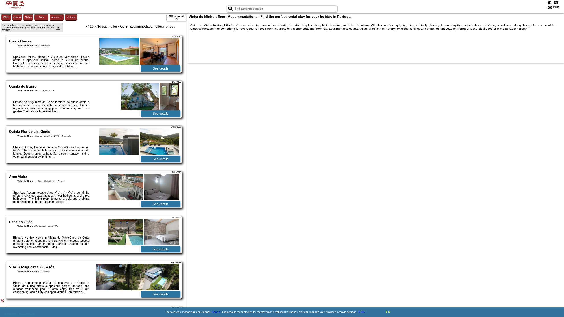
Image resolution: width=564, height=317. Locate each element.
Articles (71, 17)
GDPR (361, 312)
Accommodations (17, 17)
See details (161, 68)
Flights (28, 17)
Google (216, 312)
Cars (41, 17)
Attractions (56, 17)
